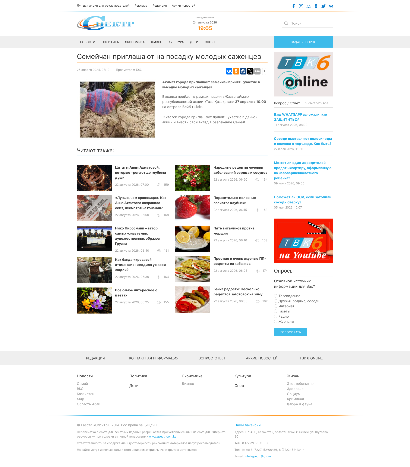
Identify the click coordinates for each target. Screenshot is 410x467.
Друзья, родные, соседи (298, 301)
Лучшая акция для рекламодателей (103, 5)
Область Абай (88, 404)
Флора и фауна (299, 404)
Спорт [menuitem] (210, 42)
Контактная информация (154, 358)
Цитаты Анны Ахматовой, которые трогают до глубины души (140, 172)
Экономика (192, 376)
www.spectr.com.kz (163, 436)
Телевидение (288, 296)
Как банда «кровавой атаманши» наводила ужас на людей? (140, 264)
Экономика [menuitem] (135, 42)
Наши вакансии (247, 425)
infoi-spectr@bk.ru (258, 456)
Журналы (285, 321)
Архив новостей (183, 5)
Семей (82, 383)
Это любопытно (300, 383)
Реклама (141, 5)
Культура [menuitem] (176, 42)
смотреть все (318, 103)
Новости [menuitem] (87, 42)
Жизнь (293, 376)
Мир (80, 399)
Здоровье (295, 389)
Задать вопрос (303, 42)
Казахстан (85, 394)
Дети (134, 385)
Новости (85, 376)
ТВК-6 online (311, 358)
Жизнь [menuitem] (156, 42)
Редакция (159, 5)
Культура (242, 376)
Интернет (285, 306)
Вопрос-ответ (212, 358)
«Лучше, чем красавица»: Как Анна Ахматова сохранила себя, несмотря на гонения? (140, 203)
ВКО (80, 389)
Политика (138, 376)
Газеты (283, 311)
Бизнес (188, 383)
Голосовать (290, 332)
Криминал (295, 399)
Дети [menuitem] (194, 42)
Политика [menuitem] (110, 42)
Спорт (240, 385)
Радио (283, 316)
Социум (293, 394)
